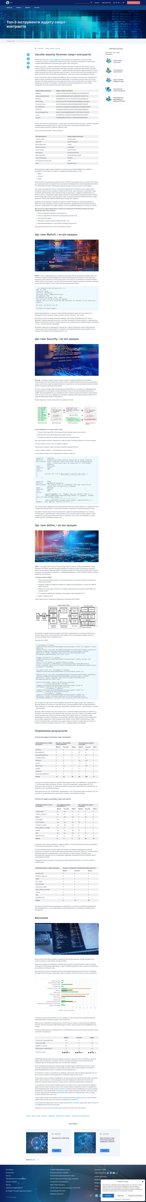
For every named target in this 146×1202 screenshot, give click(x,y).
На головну (9, 1169)
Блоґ (13, 41)
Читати (56, 1150)
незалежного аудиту (62, 1090)
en (116, 2)
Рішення (27, 7)
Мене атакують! (134, 2)
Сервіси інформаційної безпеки (60, 1169)
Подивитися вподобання (135, 1195)
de (123, 2)
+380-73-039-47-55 (106, 2)
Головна (9, 41)
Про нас (8, 1175)
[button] (142, 1181)
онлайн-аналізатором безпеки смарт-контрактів (72, 1097)
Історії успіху (10, 1172)
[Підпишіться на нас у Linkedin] (96, 1196)
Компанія (9, 7)
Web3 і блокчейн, (74, 1102)
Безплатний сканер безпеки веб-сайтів (62, 1175)
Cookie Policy (118, 1199)
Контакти (97, 2)
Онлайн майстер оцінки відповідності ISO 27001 (65, 1188)
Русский (15, 1191)
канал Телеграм (53, 1108)
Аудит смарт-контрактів (57, 1185)
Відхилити (121, 1195)
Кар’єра (8, 1185)
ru (118, 2)
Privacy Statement (126, 1199)
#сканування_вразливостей (80, 1116)
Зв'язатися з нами (100, 1169)
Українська (22, 1191)
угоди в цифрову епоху (56, 59)
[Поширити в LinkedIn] (28, 55)
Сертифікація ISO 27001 (57, 1191)
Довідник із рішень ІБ (56, 1194)
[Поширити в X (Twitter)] (28, 63)
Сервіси (18, 7)
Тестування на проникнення (59, 1181)
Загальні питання (11, 1181)
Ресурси (36, 7)
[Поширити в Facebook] (28, 59)
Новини (96, 1186)
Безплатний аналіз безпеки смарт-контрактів (64, 1178)
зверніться (90, 1102)
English (10, 1191)
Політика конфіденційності (14, 1188)
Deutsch (28, 1191)
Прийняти (108, 1195)
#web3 (28, 1116)
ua (121, 2)
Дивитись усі (30, 1159)
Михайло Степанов (54, 48)
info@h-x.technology (100, 1176)
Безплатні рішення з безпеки (59, 1172)
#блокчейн (51, 1116)
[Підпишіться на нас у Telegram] (28, 67)
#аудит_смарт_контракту (39, 1116)
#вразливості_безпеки (63, 1116)
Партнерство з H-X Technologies (16, 1178)
